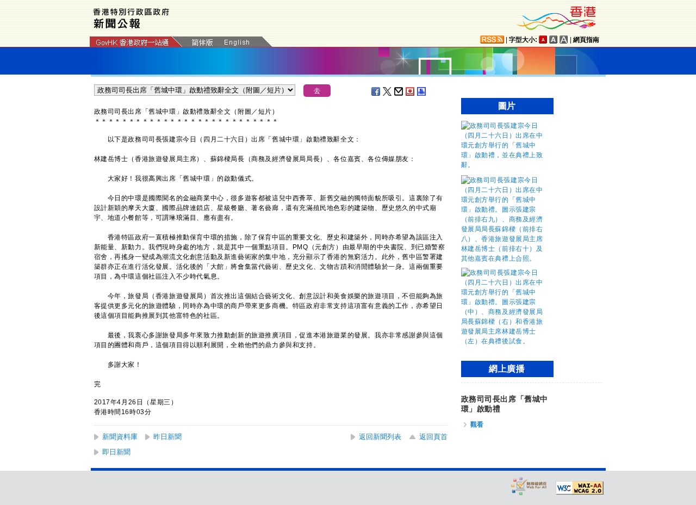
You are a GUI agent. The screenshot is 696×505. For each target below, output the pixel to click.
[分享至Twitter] (388, 91)
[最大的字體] (564, 39)
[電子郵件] (399, 91)
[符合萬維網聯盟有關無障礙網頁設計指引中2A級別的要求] (580, 488)
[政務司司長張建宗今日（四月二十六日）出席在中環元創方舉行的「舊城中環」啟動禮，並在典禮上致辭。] (504, 165)
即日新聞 (116, 452)
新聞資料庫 (120, 437)
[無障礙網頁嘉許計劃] (529, 485)
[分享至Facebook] (376, 91)
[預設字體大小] (543, 39)
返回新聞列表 (380, 437)
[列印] (422, 91)
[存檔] (410, 91)
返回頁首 (433, 437)
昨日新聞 (167, 437)
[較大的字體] (553, 39)
